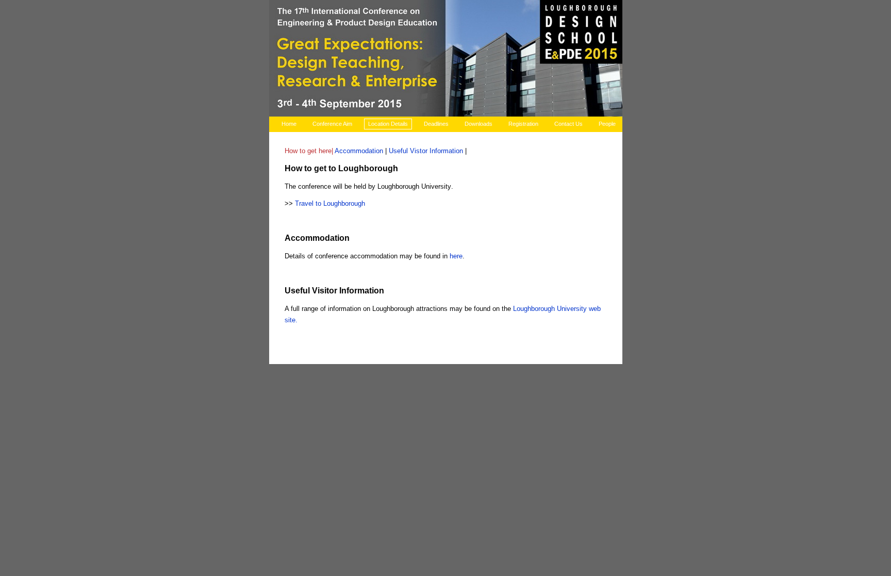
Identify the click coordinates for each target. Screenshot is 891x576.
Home (289, 124)
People (607, 124)
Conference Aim (332, 124)
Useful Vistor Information (426, 151)
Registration (523, 124)
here (456, 256)
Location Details (388, 124)
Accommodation (359, 151)
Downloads (478, 124)
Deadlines (436, 124)
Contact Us (568, 124)
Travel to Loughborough (330, 203)
